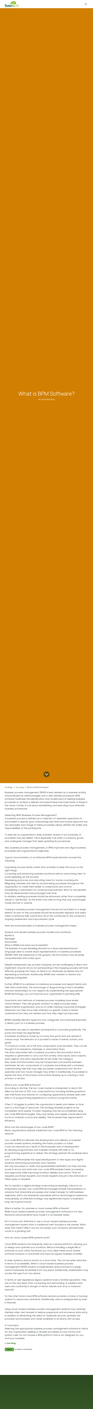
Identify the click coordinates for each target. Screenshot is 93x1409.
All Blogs (9, 787)
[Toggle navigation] (85, 4)
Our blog (20, 787)
